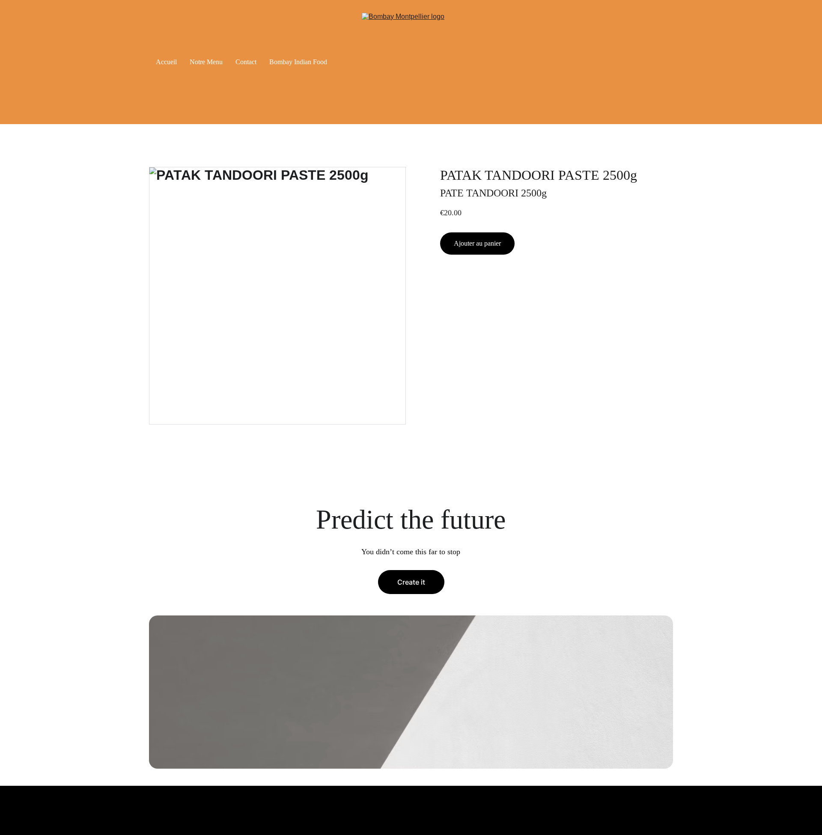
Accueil (166, 61)
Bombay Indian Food (298, 61)
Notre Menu (206, 61)
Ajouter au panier (477, 243)
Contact (245, 61)
